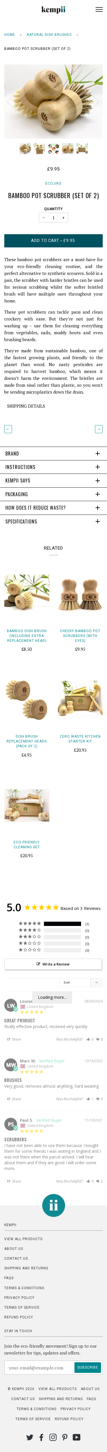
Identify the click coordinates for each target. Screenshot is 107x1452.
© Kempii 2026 (21, 1389)
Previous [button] (14, 101)
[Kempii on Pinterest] (65, 1439)
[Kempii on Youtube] (77, 1439)
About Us (13, 1249)
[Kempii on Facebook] (41, 1439)
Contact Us (16, 1258)
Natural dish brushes (49, 35)
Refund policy (18, 1317)
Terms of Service (22, 1308)
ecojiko (53, 183)
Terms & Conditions (24, 1288)
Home (9, 35)
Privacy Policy (19, 1298)
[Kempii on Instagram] (53, 1439)
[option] (53, 102)
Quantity (53, 209)
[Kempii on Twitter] (30, 1439)
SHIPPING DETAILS (26, 406)
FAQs (9, 1278)
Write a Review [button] (56, 964)
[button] (90, 1039)
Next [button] (92, 101)
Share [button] (16, 1039)
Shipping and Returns (26, 1268)
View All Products (23, 1239)
